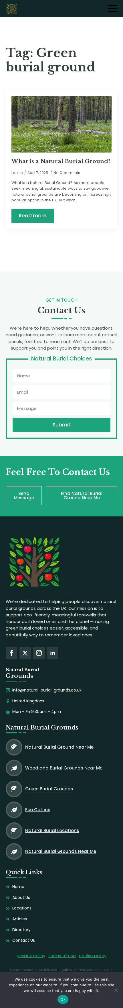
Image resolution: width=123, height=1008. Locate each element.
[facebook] (11, 653)
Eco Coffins (37, 810)
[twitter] (25, 653)
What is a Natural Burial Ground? (60, 161)
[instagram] (39, 653)
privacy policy (31, 956)
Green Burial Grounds (49, 789)
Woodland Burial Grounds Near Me (63, 768)
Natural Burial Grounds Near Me (60, 851)
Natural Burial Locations (52, 830)
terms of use (62, 956)
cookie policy (92, 956)
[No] (116, 990)
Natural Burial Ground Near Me (59, 747)
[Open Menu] (112, 8)
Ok (63, 999)
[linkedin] (52, 653)
